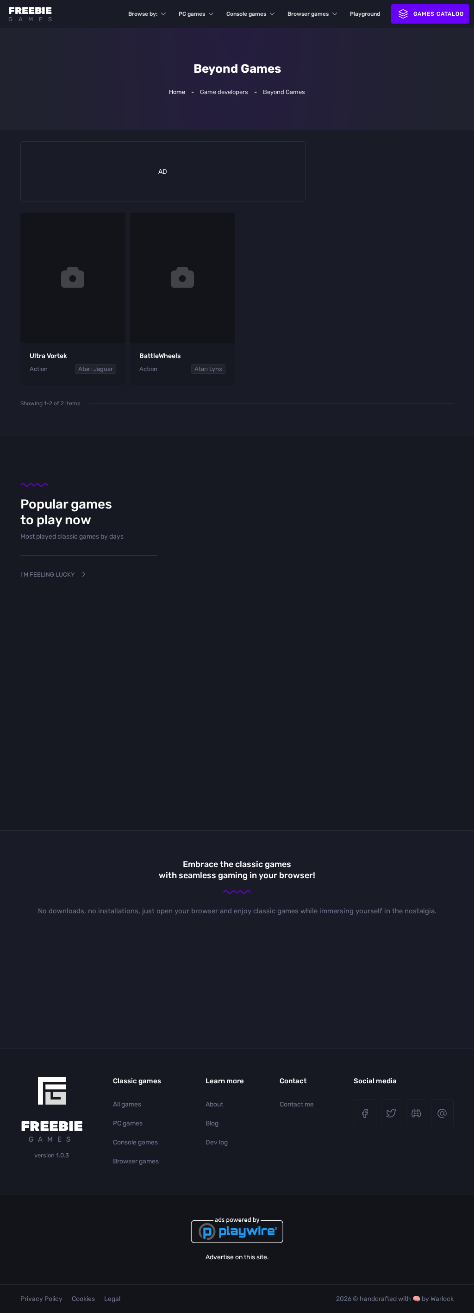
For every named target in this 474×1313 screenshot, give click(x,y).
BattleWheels (160, 356)
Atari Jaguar (95, 368)
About (214, 1104)
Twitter (391, 1113)
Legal (112, 1299)
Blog (212, 1123)
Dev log (217, 1142)
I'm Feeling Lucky (47, 574)
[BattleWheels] (182, 278)
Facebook (365, 1113)
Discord (416, 1113)
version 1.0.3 (51, 1155)
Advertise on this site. (237, 1257)
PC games (192, 14)
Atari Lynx (208, 368)
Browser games (308, 14)
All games (127, 1104)
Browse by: (142, 14)
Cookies (83, 1299)
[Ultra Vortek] (72, 278)
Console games (246, 14)
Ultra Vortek (48, 356)
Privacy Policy (41, 1299)
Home (177, 91)
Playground (365, 14)
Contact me (297, 1104)
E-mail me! (442, 1113)
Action (39, 368)
